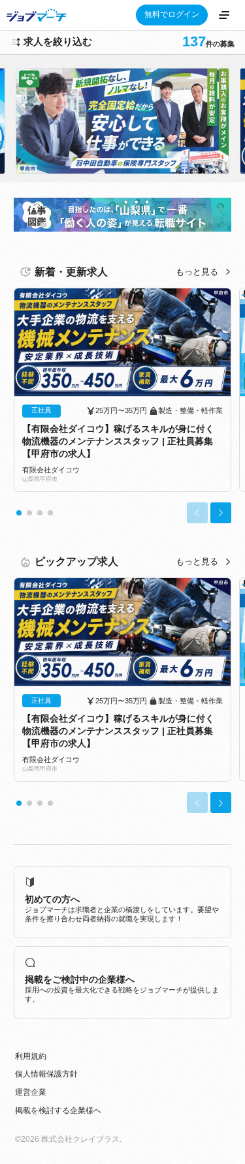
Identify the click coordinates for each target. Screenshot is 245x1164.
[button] (19, 512)
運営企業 (30, 1092)
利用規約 (30, 1056)
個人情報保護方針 (46, 1074)
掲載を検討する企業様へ (58, 1110)
